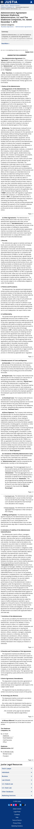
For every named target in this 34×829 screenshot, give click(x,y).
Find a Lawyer (6, 768)
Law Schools (6, 780)
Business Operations (7, 27)
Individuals (5, 772)
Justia (2, 5)
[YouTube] (11, 805)
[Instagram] (16, 805)
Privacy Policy (17, 823)
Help (17, 817)
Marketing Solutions (9, 795)
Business (5, 776)
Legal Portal (17, 811)
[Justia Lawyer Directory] (25, 805)
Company (17, 814)
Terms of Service (17, 820)
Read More (5, 43)
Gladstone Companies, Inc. (7, 7)
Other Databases (7, 792)
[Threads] (18, 805)
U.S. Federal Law (7, 784)
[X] (23, 805)
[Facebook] (14, 805)
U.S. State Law (7, 788)
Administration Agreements (23, 27)
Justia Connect (17, 809)
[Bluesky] (20, 805)
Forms (6, 5)
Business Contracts (15, 5)
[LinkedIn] (9, 805)
